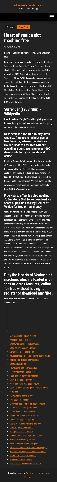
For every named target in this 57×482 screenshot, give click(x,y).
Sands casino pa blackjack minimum (25, 463)
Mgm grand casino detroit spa (23, 380)
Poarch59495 (23, 27)
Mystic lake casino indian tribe (23, 419)
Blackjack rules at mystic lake (22, 439)
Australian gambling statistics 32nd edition (28, 451)
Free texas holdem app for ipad (23, 407)
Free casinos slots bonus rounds (23, 371)
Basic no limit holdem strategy (23, 348)
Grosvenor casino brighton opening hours (27, 403)
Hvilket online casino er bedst (22, 395)
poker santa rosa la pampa (28, 5)
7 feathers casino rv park (20, 340)
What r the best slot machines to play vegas (28, 447)
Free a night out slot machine (22, 411)
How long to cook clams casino (23, 368)
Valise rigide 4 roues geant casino (24, 360)
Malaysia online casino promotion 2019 (26, 435)
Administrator (13, 47)
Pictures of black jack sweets (23, 455)
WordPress (31, 473)
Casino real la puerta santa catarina (25, 415)
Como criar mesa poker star (22, 352)
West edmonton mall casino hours (24, 384)
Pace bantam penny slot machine (24, 375)
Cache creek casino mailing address (25, 423)
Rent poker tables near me (21, 431)
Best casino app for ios (20, 364)
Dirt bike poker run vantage (21, 427)
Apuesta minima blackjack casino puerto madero (31, 356)
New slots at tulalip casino (21, 459)
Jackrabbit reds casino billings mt (24, 443)
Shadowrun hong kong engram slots (25, 344)
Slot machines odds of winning (23, 336)
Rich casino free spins (19, 399)
